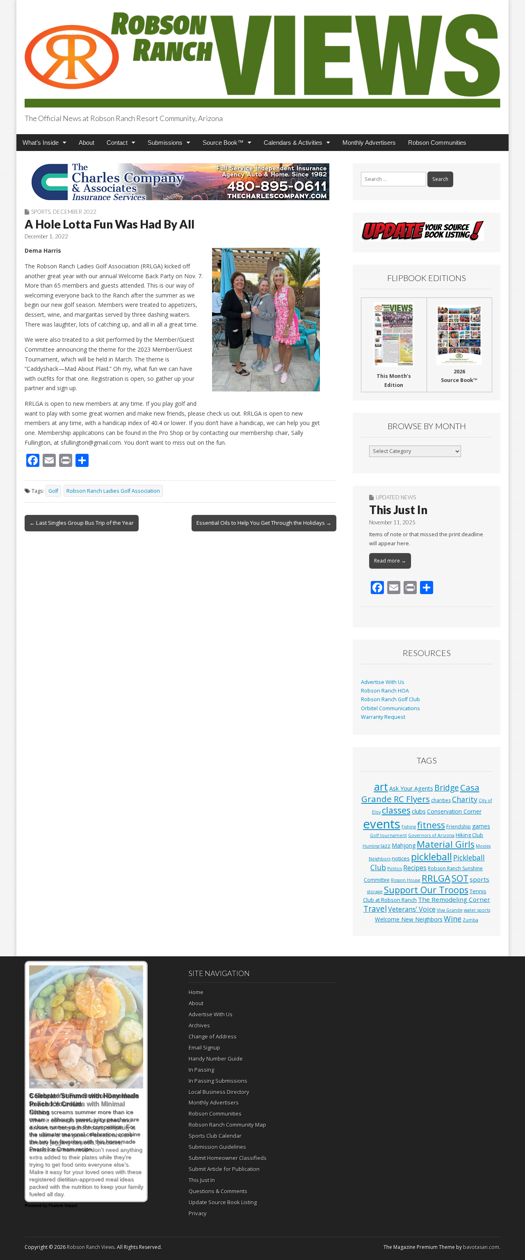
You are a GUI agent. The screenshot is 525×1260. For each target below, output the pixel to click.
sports (479, 879)
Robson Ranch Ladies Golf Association (113, 490)
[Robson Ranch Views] (262, 55)
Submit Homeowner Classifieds (228, 1158)
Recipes (415, 867)
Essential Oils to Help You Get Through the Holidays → (263, 522)
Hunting (371, 846)
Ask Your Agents (411, 788)
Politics (394, 868)
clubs (419, 811)
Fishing (409, 827)
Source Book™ (223, 142)
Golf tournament (388, 835)
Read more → (390, 560)
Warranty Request (383, 716)
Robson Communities (437, 142)
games (481, 826)
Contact (117, 142)
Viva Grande (450, 910)
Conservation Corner (454, 811)
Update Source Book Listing (223, 1202)
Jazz (385, 845)
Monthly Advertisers (369, 142)
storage (375, 891)
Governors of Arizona (431, 835)
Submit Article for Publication (224, 1169)
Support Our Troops (426, 890)
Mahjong (403, 845)
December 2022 (74, 211)
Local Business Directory (219, 1091)
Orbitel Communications (390, 708)
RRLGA (436, 878)
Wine (452, 919)
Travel (375, 908)
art (381, 787)
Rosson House (405, 880)
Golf (53, 490)
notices (401, 858)
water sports (477, 910)
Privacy (198, 1213)
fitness (431, 825)
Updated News (396, 497)
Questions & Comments (218, 1191)
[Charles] (180, 181)
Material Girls (446, 844)
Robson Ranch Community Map (227, 1124)
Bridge (446, 787)
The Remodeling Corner (454, 899)
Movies (483, 846)
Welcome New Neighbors (409, 919)
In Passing (201, 1069)
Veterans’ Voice (412, 909)
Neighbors (379, 859)
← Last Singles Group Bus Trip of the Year (82, 522)
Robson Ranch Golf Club (390, 699)
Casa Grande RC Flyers (420, 793)
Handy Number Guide (216, 1058)
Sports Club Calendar (215, 1135)
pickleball (431, 856)
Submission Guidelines (217, 1146)
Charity (464, 799)
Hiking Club (469, 835)
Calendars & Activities (293, 142)
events (381, 824)
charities (441, 800)
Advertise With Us (382, 682)
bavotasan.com (481, 1247)
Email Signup (204, 1047)
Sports (40, 211)
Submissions (165, 142)
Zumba (470, 920)
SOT (460, 878)
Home (196, 992)
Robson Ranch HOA (385, 690)
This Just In (398, 510)
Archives (199, 1025)
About (86, 142)
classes (396, 810)
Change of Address (213, 1036)
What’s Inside (41, 142)
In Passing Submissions (218, 1080)
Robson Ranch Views (90, 1247)
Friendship (458, 826)
